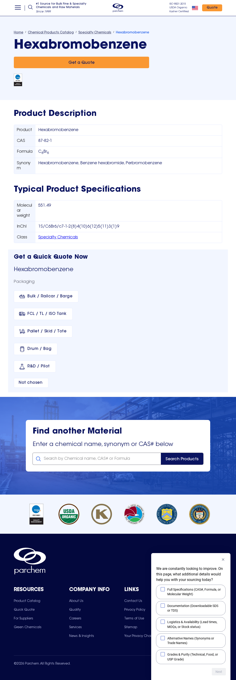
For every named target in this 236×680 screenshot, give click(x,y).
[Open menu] (18, 8)
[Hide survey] (223, 559)
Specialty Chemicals (58, 237)
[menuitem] (27, 601)
